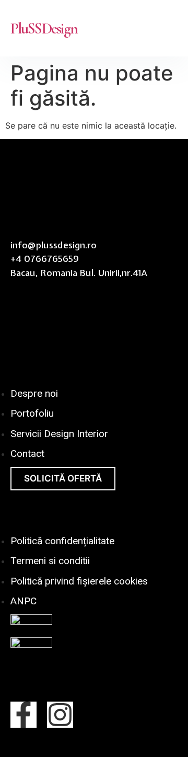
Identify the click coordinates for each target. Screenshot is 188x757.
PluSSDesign (43, 28)
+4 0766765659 (44, 259)
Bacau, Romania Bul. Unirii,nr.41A (78, 273)
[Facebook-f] (23, 715)
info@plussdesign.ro (53, 245)
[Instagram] (60, 715)
